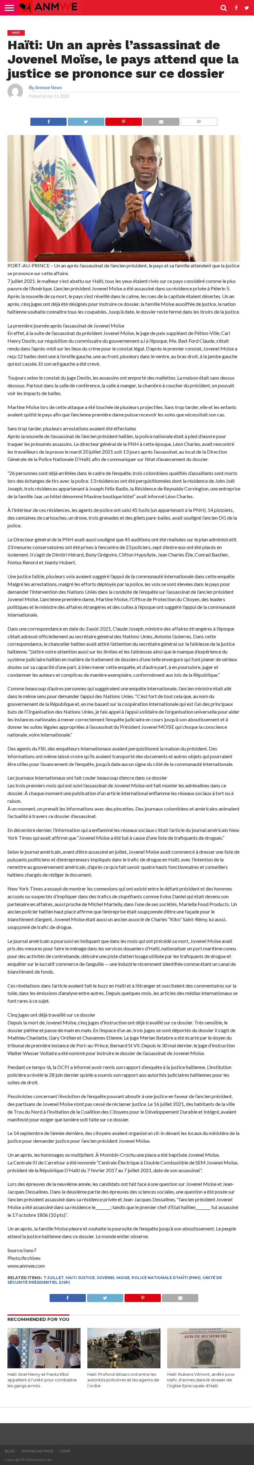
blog (10, 1451)
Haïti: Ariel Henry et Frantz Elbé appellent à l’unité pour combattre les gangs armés (42, 1380)
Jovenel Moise (113, 1277)
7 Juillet (54, 1277)
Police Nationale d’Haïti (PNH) (166, 1277)
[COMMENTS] (198, 120)
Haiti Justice (80, 1277)
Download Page (37, 1451)
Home (64, 1451)
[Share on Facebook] (48, 120)
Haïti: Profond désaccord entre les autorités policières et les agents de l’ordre (123, 1380)
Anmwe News (48, 87)
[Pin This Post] (123, 120)
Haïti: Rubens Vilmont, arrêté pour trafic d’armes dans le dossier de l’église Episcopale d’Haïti (201, 1380)
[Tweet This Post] (86, 120)
